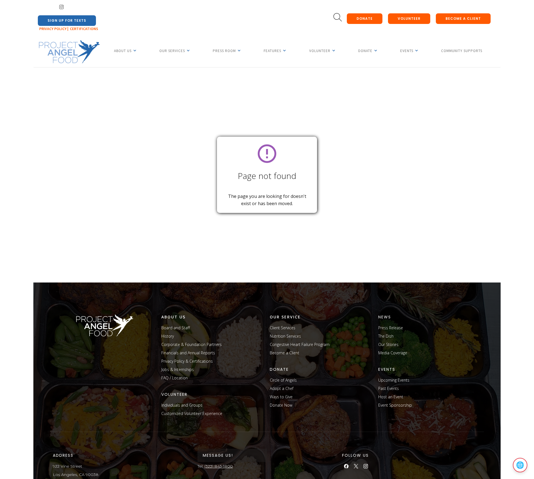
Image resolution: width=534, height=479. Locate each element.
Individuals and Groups (181, 405)
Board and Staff (175, 327)
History (167, 336)
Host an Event (390, 396)
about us (173, 317)
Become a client (463, 18)
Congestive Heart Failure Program (300, 344)
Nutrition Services (285, 336)
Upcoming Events (393, 380)
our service (285, 317)
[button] (122, 50)
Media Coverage (392, 352)
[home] (69, 52)
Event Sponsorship (395, 405)
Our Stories (388, 344)
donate (365, 18)
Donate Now (281, 405)
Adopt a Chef (281, 388)
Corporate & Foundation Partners (191, 344)
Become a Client (284, 352)
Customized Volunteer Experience (191, 413)
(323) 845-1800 (218, 466)
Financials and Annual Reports (188, 352)
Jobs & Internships (177, 369)
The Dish (386, 336)
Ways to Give (281, 396)
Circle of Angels (283, 380)
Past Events (388, 388)
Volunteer (409, 18)
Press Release (390, 327)
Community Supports (461, 50)
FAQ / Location (174, 377)
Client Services (282, 327)
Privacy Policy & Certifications (187, 361)
